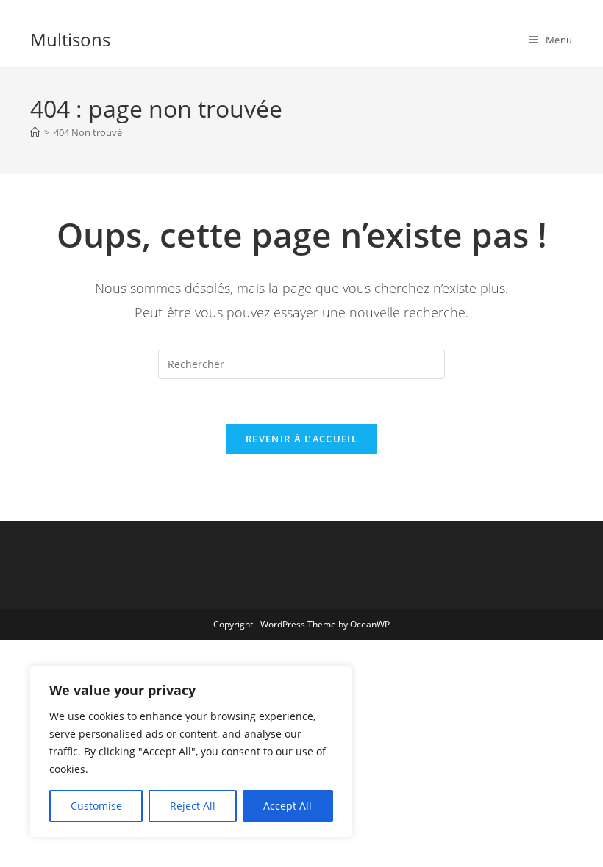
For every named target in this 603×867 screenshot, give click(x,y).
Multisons (70, 39)
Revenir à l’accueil (301, 438)
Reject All (192, 806)
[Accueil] (35, 132)
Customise (96, 806)
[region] (191, 752)
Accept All (287, 806)
